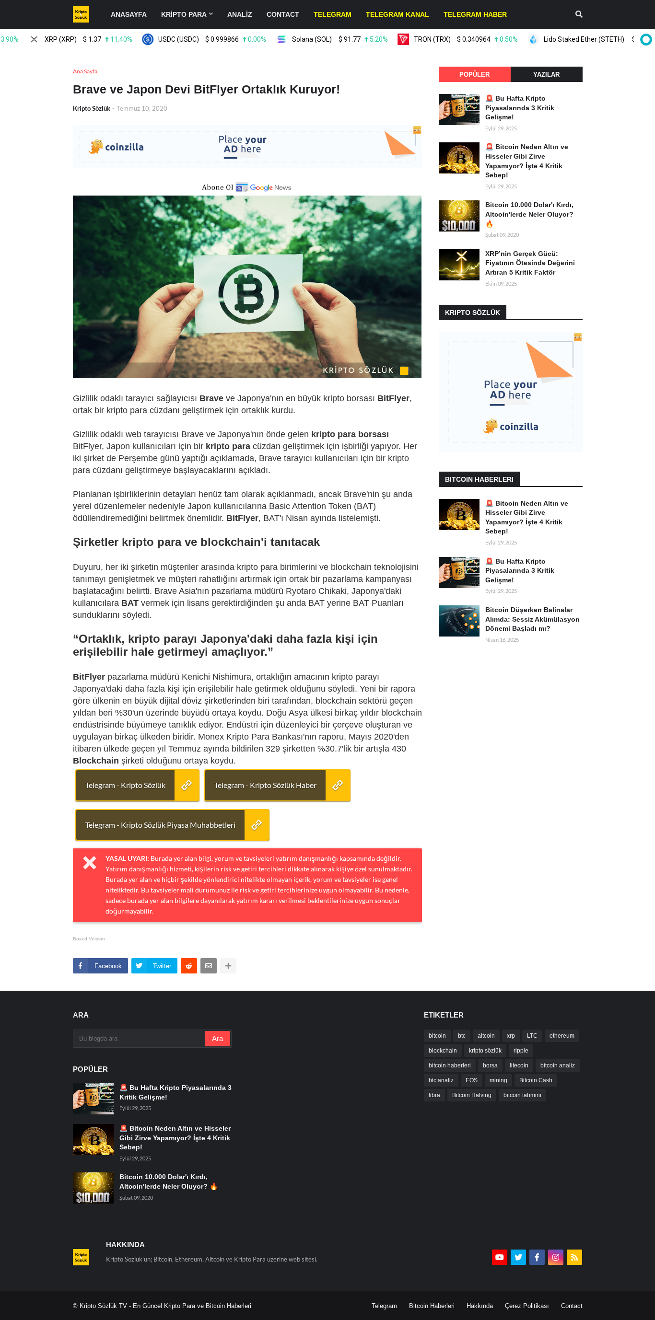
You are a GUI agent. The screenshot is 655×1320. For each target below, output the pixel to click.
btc (462, 1035)
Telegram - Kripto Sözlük (125, 784)
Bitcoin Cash (535, 1080)
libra (434, 1095)
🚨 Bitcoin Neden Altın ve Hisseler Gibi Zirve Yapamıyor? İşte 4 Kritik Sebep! (526, 161)
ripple (521, 1050)
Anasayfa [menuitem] (129, 14)
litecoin (519, 1065)
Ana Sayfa (85, 71)
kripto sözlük (485, 1050)
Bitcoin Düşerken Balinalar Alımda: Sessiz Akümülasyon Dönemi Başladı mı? (532, 619)
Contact (572, 1305)
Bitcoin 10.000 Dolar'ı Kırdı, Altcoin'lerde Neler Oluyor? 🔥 (529, 214)
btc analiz (441, 1080)
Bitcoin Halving (471, 1095)
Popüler (474, 74)
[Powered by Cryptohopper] (644, 39)
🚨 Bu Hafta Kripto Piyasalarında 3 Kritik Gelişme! (519, 107)
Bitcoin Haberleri (432, 1305)
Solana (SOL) (319, 39)
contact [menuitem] (283, 14)
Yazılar (546, 74)
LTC (532, 1035)
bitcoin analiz (557, 1065)
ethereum (562, 1035)
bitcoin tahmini (522, 1095)
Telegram (384, 1305)
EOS (472, 1080)
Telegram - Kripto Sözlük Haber (265, 784)
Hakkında (480, 1305)
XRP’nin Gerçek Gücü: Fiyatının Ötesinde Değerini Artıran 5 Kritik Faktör (530, 263)
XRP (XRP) (68, 39)
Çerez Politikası (527, 1305)
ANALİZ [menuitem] (239, 14)
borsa (490, 1065)
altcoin (486, 1035)
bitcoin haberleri (450, 1065)
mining (498, 1080)
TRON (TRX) (445, 39)
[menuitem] (332, 14)
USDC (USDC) (192, 39)
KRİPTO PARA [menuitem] (184, 14)
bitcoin (437, 1035)
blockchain (443, 1050)
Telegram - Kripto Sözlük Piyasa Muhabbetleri (160, 824)
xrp (511, 1035)
